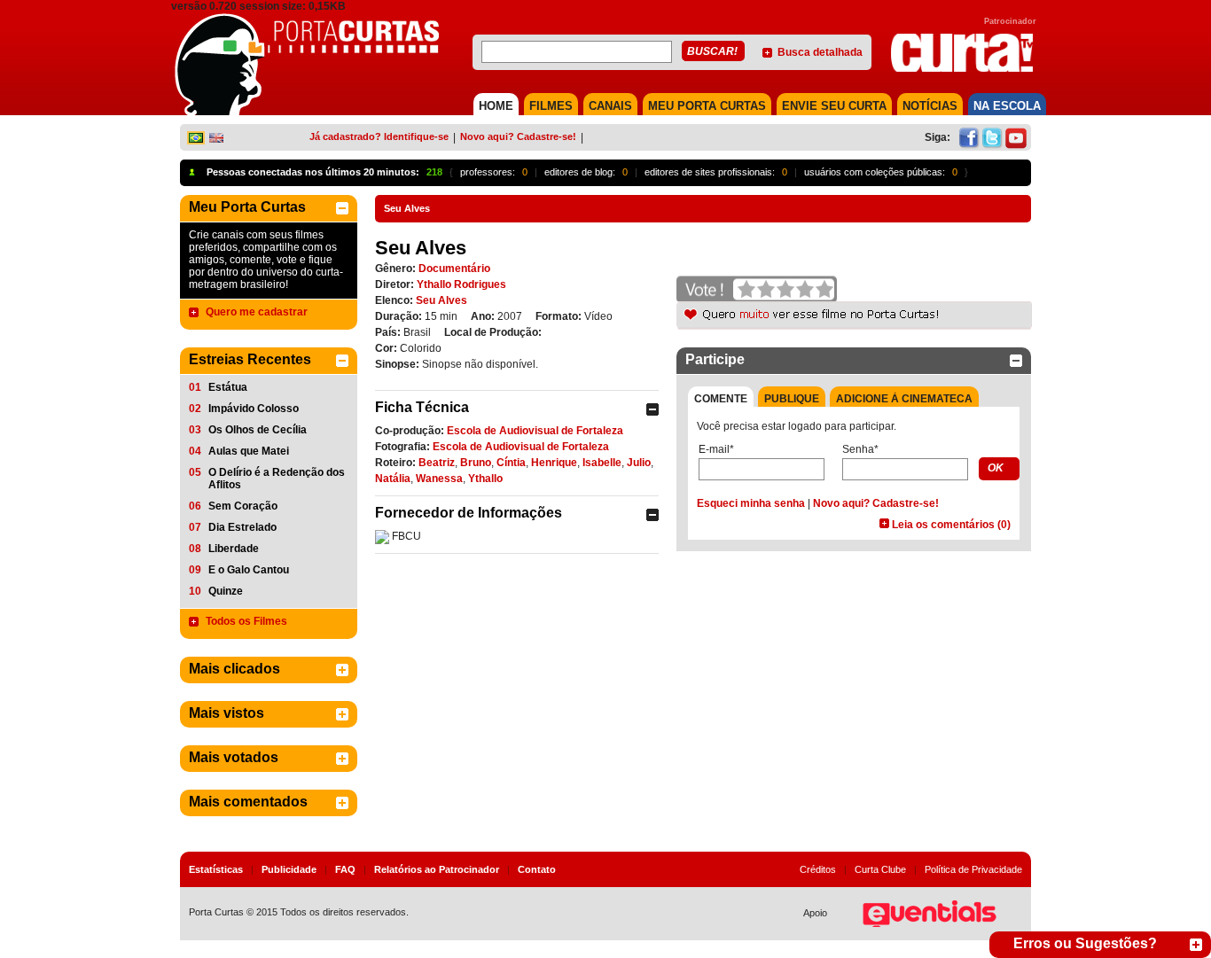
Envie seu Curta (834, 106)
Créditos (818, 869)
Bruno (475, 462)
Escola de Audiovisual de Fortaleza (535, 430)
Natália (392, 478)
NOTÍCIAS (929, 106)
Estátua (227, 387)
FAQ (345, 869)
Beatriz (436, 462)
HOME (496, 106)
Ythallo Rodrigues (461, 284)
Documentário (454, 268)
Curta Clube (880, 869)
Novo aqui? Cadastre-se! (518, 136)
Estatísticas (216, 869)
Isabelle (601, 462)
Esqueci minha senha (751, 503)
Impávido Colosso (253, 408)
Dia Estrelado (242, 527)
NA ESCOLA (1007, 106)
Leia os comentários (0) (951, 524)
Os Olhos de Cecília (257, 430)
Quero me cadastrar (257, 312)
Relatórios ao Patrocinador (436, 869)
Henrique (554, 462)
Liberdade (233, 548)
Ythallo (485, 478)
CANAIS (610, 106)
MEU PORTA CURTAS (707, 106)
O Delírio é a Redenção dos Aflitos (276, 478)
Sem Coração (242, 506)
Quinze (225, 591)
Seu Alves (441, 300)
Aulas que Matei (248, 451)
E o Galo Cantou (248, 570)
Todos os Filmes (246, 621)
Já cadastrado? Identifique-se (379, 136)
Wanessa (439, 478)
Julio (639, 462)
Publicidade (289, 869)
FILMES (551, 106)
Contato (537, 869)
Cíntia (511, 462)
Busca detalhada (820, 52)
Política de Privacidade (973, 869)
